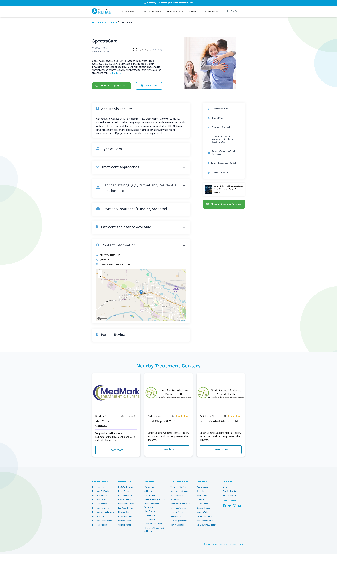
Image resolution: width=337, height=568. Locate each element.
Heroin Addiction (177, 525)
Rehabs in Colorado (100, 508)
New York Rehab (125, 516)
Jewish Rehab (202, 504)
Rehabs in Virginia (99, 525)
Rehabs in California (100, 491)
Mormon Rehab (203, 512)
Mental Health (150, 487)
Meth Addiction (176, 516)
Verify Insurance (229, 495)
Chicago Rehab (124, 525)
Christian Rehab (203, 508)
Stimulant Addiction (178, 487)
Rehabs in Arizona (99, 504)
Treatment (202, 482)
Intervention (149, 515)
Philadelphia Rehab (126, 504)
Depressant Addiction (179, 491)
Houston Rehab (125, 500)
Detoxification (202, 487)
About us (227, 482)
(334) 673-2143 (107, 260)
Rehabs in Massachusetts (103, 512)
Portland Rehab (124, 521)
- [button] (100, 276)
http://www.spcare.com (110, 255)
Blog (225, 487)
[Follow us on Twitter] (229, 506)
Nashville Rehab (125, 495)
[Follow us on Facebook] (224, 506)
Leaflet (183, 320)
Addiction (149, 482)
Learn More (116, 450)
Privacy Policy (237, 544)
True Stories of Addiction (233, 491)
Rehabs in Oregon (99, 516)
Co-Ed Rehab (202, 500)
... (116, 73)
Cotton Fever (149, 495)
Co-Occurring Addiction (206, 525)
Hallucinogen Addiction (180, 504)
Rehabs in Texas (99, 500)
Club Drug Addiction (178, 521)
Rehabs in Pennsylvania (102, 521)
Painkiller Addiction (178, 500)
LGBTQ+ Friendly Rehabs (154, 500)
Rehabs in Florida (99, 487)
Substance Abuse (179, 482)
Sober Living (202, 495)
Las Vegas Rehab (125, 508)
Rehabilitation (202, 491)
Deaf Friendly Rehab (205, 521)
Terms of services (223, 544)
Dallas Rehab (123, 491)
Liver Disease (150, 511)
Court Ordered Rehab (153, 524)
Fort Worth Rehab (125, 487)
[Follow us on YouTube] (239, 506)
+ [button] (100, 272)
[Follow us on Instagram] (234, 506)
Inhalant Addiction (178, 512)
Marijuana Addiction (178, 508)
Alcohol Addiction (177, 495)
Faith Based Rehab (204, 516)
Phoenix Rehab (124, 512)
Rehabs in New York (100, 495)
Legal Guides (149, 520)
